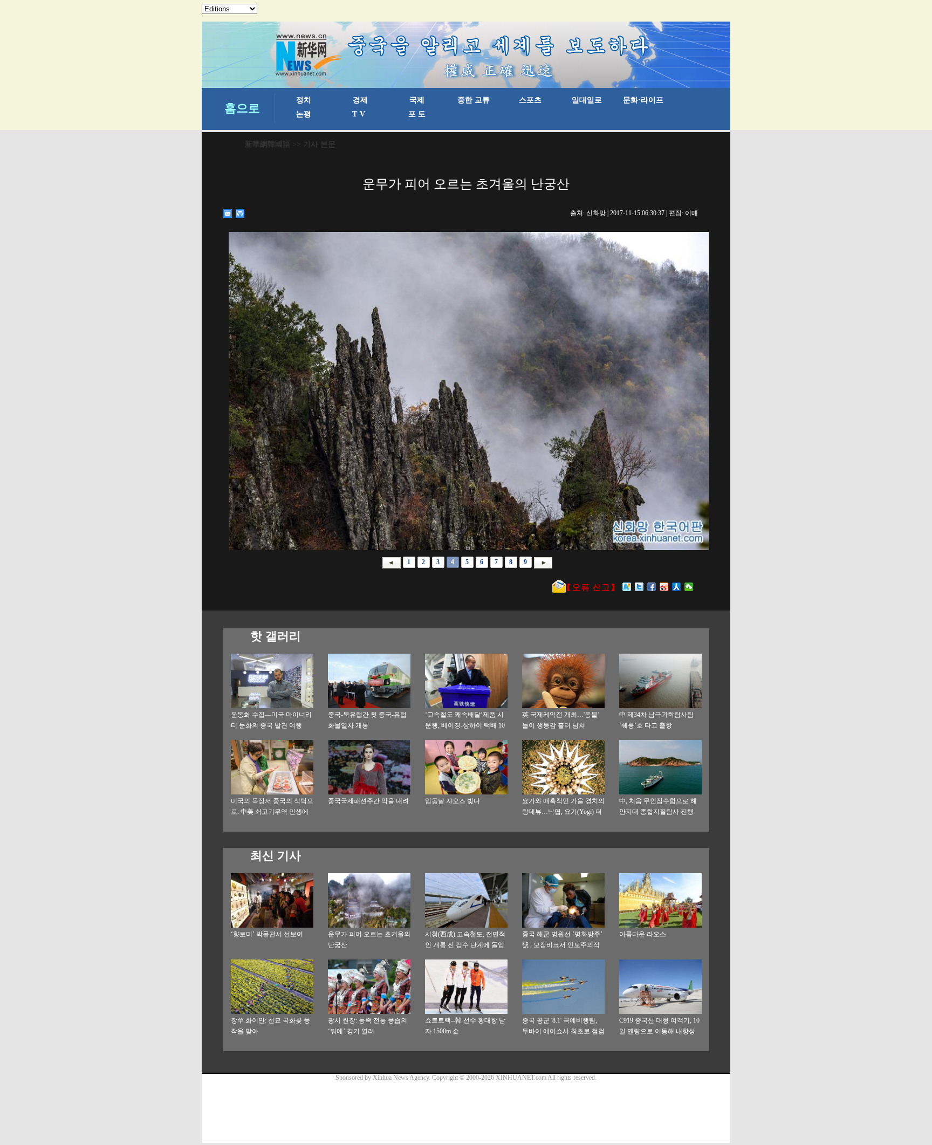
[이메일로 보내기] (227, 213)
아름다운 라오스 (642, 934)
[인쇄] (240, 213)
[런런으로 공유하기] (676, 586)
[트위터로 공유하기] (639, 586)
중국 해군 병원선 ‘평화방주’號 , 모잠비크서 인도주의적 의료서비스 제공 (562, 944)
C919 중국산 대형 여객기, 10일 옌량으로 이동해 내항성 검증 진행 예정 (659, 1031)
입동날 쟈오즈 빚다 (452, 801)
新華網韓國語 (267, 144)
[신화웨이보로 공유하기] (627, 586)
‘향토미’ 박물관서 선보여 (267, 934)
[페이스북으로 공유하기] (651, 586)
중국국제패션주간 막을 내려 (368, 801)
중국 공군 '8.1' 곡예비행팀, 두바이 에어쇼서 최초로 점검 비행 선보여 (563, 1031)
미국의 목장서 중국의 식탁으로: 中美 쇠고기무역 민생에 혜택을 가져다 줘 (272, 811)
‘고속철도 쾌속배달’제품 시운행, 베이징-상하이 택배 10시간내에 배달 (465, 725)
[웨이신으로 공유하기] (689, 586)
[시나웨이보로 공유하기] (664, 586)
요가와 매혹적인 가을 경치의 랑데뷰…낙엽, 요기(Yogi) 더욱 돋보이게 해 (563, 811)
